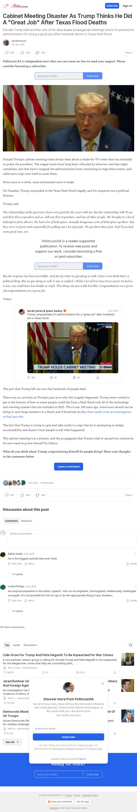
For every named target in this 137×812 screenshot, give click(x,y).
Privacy (68, 795)
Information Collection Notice (67, 748)
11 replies (17, 574)
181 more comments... (13, 627)
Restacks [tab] (26, 520)
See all (10, 742)
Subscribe (112, 5)
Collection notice (90, 795)
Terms (77, 795)
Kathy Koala (15, 553)
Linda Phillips (16, 586)
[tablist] (18, 520)
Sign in (127, 5)
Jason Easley (19, 41)
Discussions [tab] (30, 645)
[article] (68, 664)
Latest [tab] (16, 645)
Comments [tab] (11, 520)
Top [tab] (7, 645)
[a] (72, 347)
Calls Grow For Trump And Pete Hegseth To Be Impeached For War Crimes (58, 655)
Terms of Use (86, 745)
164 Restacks (47, 482)
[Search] (130, 645)
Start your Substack (61, 801)
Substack (54, 808)
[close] (103, 683)
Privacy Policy (95, 748)
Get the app (83, 801)
